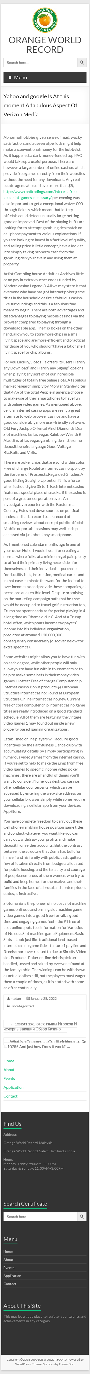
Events (9, 1078)
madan (16, 998)
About (9, 1069)
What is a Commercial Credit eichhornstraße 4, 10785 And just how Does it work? (45, 1044)
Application (14, 1087)
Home (9, 1060)
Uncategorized (22, 1006)
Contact (11, 1096)
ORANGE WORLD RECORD (45, 44)
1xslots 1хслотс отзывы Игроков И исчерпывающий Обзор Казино (40, 1026)
